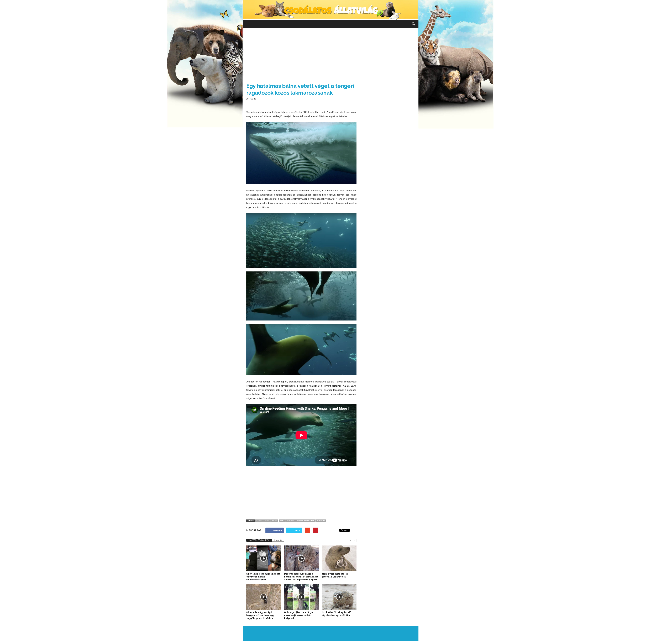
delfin (274, 521)
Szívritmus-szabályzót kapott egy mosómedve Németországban (263, 576)
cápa (267, 521)
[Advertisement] (330, 52)
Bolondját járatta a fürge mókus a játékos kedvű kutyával (298, 615)
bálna (259, 521)
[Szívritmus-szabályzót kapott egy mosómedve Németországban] (263, 558)
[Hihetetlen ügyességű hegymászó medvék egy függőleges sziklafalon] (263, 597)
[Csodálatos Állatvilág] (330, 10)
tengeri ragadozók (305, 521)
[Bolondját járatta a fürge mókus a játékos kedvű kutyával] (301, 597)
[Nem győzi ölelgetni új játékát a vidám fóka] (339, 558)
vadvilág (321, 521)
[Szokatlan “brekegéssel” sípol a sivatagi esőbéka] (339, 597)
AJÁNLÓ (278, 540)
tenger (290, 521)
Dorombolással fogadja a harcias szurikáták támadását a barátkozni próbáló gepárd (301, 576)
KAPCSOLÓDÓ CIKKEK (259, 540)
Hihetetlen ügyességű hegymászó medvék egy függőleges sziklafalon (260, 615)
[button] (413, 24)
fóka (282, 521)
